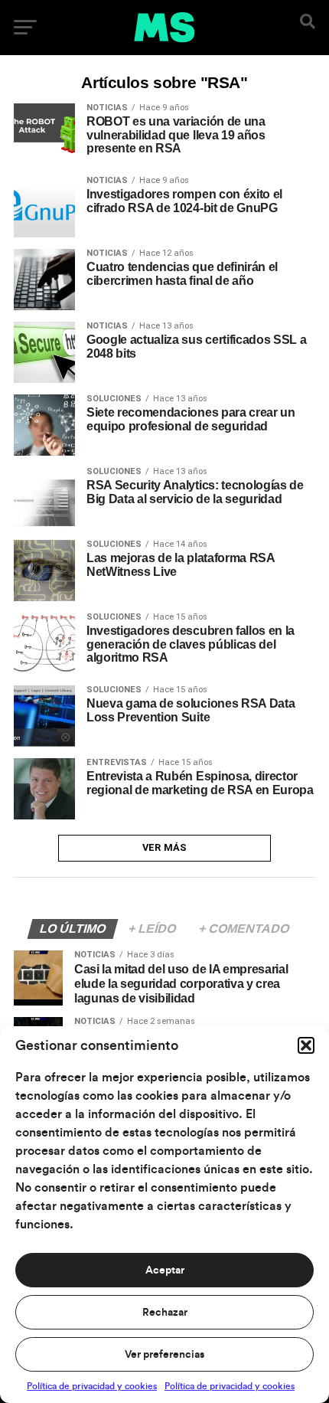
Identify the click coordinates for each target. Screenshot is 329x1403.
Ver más (164, 847)
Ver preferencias (164, 1354)
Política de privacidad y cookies (92, 1386)
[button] (306, 1045)
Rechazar (164, 1312)
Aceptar (164, 1270)
